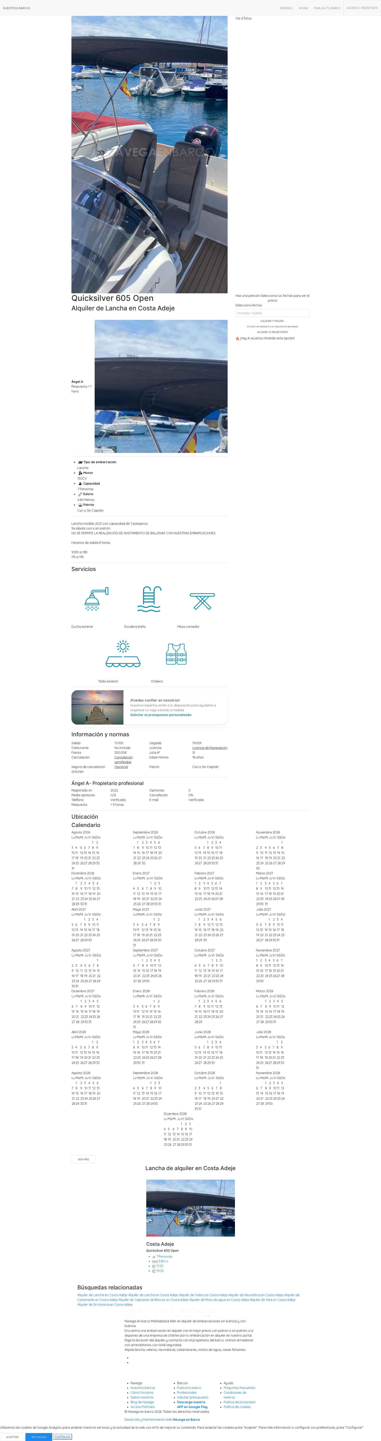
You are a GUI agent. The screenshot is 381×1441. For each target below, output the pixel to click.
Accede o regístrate (362, 8)
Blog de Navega (142, 1402)
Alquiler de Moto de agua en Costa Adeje (219, 1300)
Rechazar (39, 1437)
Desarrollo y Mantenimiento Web (162, 1420)
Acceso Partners (143, 1407)
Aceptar (12, 1437)
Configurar (62, 1437)
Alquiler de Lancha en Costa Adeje (102, 1295)
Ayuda (303, 8)
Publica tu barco (327, 8)
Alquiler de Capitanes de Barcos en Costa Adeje (153, 1300)
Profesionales (187, 1393)
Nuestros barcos (16, 8)
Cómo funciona (142, 1393)
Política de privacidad (239, 1402)
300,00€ (120, 753)
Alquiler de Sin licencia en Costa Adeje (104, 1304)
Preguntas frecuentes (239, 1388)
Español (286, 8)
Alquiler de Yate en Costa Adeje (272, 1300)
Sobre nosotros (142, 1397)
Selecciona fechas (249, 305)
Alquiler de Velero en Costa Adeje (203, 1295)
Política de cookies (237, 1407)
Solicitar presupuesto (192, 1397)
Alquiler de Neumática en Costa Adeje (256, 1295)
